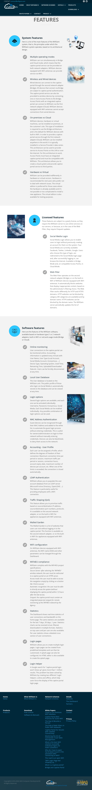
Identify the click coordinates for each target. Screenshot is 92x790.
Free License (28, 712)
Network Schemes (48, 5)
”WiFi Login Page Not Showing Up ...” (52, 761)
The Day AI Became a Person (53, 722)
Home (21, 5)
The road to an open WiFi (54, 758)
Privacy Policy (71, 721)
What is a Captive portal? (54, 765)
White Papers (24, 14)
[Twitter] (87, 1)
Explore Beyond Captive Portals (56, 785)
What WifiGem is (32, 5)
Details (61, 5)
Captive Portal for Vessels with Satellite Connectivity (54, 731)
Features (69, 699)
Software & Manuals (31, 715)
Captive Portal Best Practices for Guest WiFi (54, 717)
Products (72, 5)
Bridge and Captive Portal (54, 767)
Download (72, 9)
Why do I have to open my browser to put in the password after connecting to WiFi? (54, 752)
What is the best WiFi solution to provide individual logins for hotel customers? (53, 744)
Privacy (46, 14)
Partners (69, 704)
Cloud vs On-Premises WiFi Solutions (53, 713)
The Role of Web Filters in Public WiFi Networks (54, 726)
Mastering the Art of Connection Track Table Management (53, 737)
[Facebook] (84, 1)
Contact (37, 14)
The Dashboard (72, 701)
